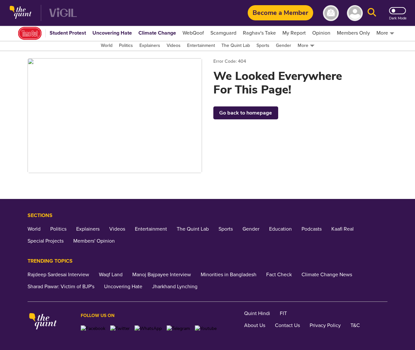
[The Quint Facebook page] (93, 328)
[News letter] (331, 13)
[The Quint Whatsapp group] (148, 328)
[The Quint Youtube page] (206, 328)
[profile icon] (355, 13)
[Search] (372, 13)
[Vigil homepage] (63, 13)
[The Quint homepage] (20, 13)
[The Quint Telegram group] (178, 328)
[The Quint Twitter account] (120, 328)
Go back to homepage (245, 112)
